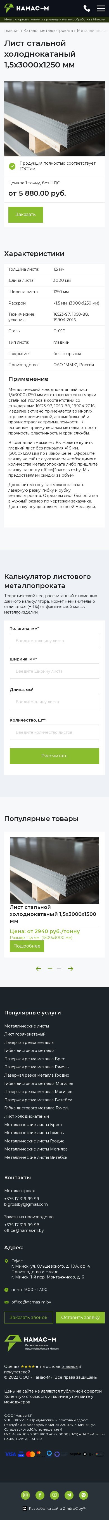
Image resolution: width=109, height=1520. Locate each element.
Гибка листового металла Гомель (36, 1108)
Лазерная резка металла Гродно (36, 1075)
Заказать (26, 214)
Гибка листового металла (29, 1050)
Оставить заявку (80, 1317)
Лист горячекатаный (25, 1034)
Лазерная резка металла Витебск (38, 1099)
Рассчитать (54, 755)
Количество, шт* (28, 720)
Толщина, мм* (24, 628)
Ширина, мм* (23, 659)
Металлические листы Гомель (34, 1132)
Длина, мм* (21, 689)
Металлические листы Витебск (35, 1157)
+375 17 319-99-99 (21, 1198)
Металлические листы (26, 1026)
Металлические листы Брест (33, 1124)
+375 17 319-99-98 (21, 1224)
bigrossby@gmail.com (26, 1204)
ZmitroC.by (73, 1508)
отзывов (69, 1366)
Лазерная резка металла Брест (35, 1058)
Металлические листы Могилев (36, 1149)
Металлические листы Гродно (34, 1141)
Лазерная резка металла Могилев (38, 1091)
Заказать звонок (29, 1317)
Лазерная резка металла (29, 1042)
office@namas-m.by (24, 1230)
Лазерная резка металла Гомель (36, 1066)
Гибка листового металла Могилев (38, 1083)
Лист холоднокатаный (26, 1116)
